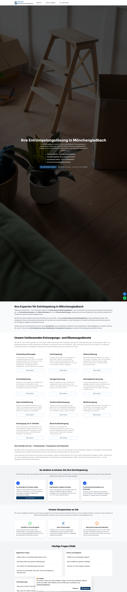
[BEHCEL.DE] (23, 2)
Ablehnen (75, 588)
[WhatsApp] (124, 298)
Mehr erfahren (30, 370)
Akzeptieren (85, 588)
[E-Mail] (124, 294)
